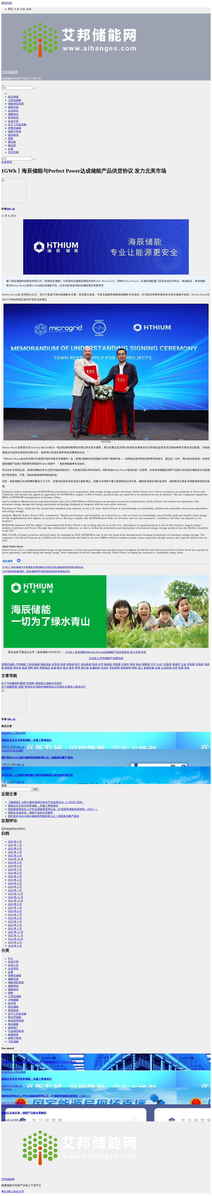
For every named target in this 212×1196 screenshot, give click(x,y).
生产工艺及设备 (17, 124)
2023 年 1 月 (15, 928)
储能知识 (13, 114)
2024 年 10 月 (15, 859)
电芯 (77, 664)
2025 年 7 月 (15, 845)
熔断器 (146, 664)
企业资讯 (13, 110)
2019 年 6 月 (15, 942)
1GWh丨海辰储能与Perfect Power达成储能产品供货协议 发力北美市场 (105, 652)
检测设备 (149, 667)
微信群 (12, 145)
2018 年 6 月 (15, 945)
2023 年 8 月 (15, 904)
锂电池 (70, 664)
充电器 (191, 664)
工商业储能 (14, 100)
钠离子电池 (14, 131)
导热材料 (114, 667)
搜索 (4, 785)
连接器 (168, 664)
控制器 (117, 664)
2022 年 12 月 (15, 932)
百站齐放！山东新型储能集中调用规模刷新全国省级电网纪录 (37, 775)
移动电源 (86, 664)
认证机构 (166, 667)
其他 (186, 667)
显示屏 (85, 667)
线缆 (24, 667)
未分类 (12, 1003)
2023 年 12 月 (15, 893)
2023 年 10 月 (15, 900)
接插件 (176, 664)
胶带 (71, 667)
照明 (77, 667)
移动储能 (13, 1024)
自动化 (105, 667)
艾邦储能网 (9, 72)
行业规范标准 (16, 1031)
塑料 (10, 138)
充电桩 (199, 664)
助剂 (36, 667)
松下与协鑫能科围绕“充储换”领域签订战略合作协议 (31, 683)
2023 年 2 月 (15, 925)
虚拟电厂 (13, 1027)
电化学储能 (14, 1017)
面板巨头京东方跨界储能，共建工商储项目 (26, 740)
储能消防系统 (16, 103)
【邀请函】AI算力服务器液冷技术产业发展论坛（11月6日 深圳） (46, 802)
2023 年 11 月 (15, 897)
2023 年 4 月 (15, 918)
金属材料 (94, 667)
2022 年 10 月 (15, 939)
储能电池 (13, 986)
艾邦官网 (13, 152)
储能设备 (45, 664)
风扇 (53, 667)
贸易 (181, 667)
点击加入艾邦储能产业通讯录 (106, 658)
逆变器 (56, 664)
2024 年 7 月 (15, 869)
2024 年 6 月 (15, 872)
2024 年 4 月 (15, 879)
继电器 (9, 667)
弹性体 (17, 667)
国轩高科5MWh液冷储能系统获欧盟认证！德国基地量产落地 (37, 757)
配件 (59, 667)
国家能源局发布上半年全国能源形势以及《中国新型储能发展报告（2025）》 (53, 809)
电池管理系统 (16, 1020)
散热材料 (126, 667)
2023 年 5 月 (15, 914)
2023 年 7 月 (15, 907)
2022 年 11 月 (15, 935)
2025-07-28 (7, 1119)
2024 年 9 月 (15, 862)
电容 (132, 664)
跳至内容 (6, 2)
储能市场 (13, 107)
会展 (10, 148)
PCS (10, 958)
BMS (138, 664)
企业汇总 (13, 965)
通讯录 (12, 142)
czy (16, 1068)
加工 (140, 667)
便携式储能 (14, 128)
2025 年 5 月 (15, 852)
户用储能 (20, 664)
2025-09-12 (7, 1068)
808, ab (11, 208)
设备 (157, 667)
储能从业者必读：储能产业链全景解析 (30, 812)
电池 (94, 664)
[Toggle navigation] (2, 85)
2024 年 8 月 (15, 866)
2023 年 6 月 (15, 911)
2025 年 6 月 (15, 848)
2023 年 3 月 (15, 921)
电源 (63, 664)
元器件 (125, 664)
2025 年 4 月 (15, 855)
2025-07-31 (7, 1085)
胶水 (65, 667)
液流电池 (13, 117)
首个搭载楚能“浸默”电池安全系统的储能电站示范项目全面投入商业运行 (43, 686)
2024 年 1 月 (15, 890)
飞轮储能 (13, 1041)
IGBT (160, 664)
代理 (175, 667)
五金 (183, 664)
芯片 (153, 664)
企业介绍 (13, 121)
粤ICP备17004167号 (12, 1191)
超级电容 (13, 1034)
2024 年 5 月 (15, 876)
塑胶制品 (45, 667)
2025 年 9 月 (15, 841)
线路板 (108, 664)
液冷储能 (13, 96)
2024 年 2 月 (15, 886)
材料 (134, 667)
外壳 (100, 664)
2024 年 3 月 (15, 883)
